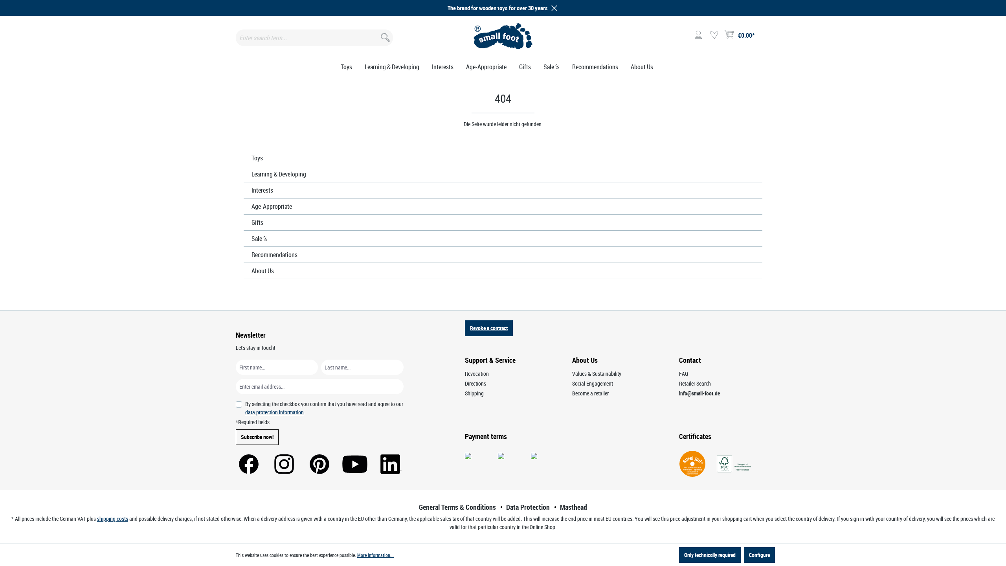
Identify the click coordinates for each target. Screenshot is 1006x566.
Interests (262, 190)
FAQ (683, 373)
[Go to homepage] (503, 36)
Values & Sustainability (596, 373)
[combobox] (314, 37)
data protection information (274, 412)
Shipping (474, 393)
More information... (375, 555)
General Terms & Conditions (457, 507)
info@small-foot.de (699, 393)
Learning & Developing (279, 174)
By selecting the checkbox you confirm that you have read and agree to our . (324, 408)
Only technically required (710, 555)
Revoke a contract (489, 328)
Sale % (260, 238)
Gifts (257, 222)
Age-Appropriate (272, 206)
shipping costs (112, 518)
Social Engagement (592, 383)
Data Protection (528, 507)
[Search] (384, 35)
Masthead (573, 507)
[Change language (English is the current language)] (763, 38)
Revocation (477, 373)
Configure (759, 555)
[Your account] (698, 35)
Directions (475, 383)
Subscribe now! (257, 437)
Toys (257, 158)
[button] (553, 8)
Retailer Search (695, 383)
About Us (263, 270)
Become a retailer (590, 393)
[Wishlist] (714, 35)
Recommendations (274, 254)
